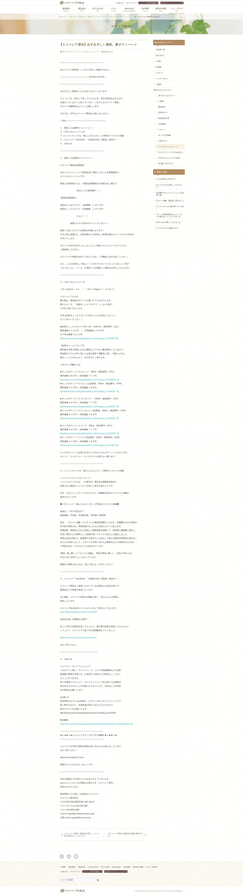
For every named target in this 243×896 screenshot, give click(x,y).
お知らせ (120, 3)
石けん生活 (105, 867)
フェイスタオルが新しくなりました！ (169, 186)
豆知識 (158, 67)
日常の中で (162, 112)
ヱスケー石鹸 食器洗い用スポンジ (170, 201)
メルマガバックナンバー (121, 17)
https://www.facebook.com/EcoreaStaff (77, 612)
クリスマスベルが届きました (167, 228)
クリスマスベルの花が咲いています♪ (170, 207)
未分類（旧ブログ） (166, 163)
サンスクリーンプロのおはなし (170, 152)
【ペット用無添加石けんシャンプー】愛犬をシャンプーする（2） (169, 215)
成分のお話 (116, 867)
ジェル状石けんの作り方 (165, 179)
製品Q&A (81, 867)
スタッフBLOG (78, 17)
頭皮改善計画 (163, 118)
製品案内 (72, 867)
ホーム (64, 17)
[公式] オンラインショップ (171, 3)
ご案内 (158, 84)
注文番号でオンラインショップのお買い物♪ (170, 194)
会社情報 (127, 867)
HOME (63, 867)
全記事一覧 (160, 50)
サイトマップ (132, 3)
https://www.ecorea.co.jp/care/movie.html (78, 637)
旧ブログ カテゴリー (98, 17)
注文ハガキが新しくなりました (168, 222)
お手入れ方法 (93, 867)
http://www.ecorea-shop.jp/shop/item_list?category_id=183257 (88, 338)
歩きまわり (160, 55)
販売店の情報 (138, 867)
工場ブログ (162, 141)
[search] (98, 880)
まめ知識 (162, 124)
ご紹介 (158, 61)
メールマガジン (162, 78)
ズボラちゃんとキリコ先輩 (169, 158)
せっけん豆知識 (164, 135)
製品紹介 (162, 107)
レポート (159, 73)
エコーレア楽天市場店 (147, 3)
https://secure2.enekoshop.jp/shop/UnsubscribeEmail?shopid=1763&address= (95, 724)
